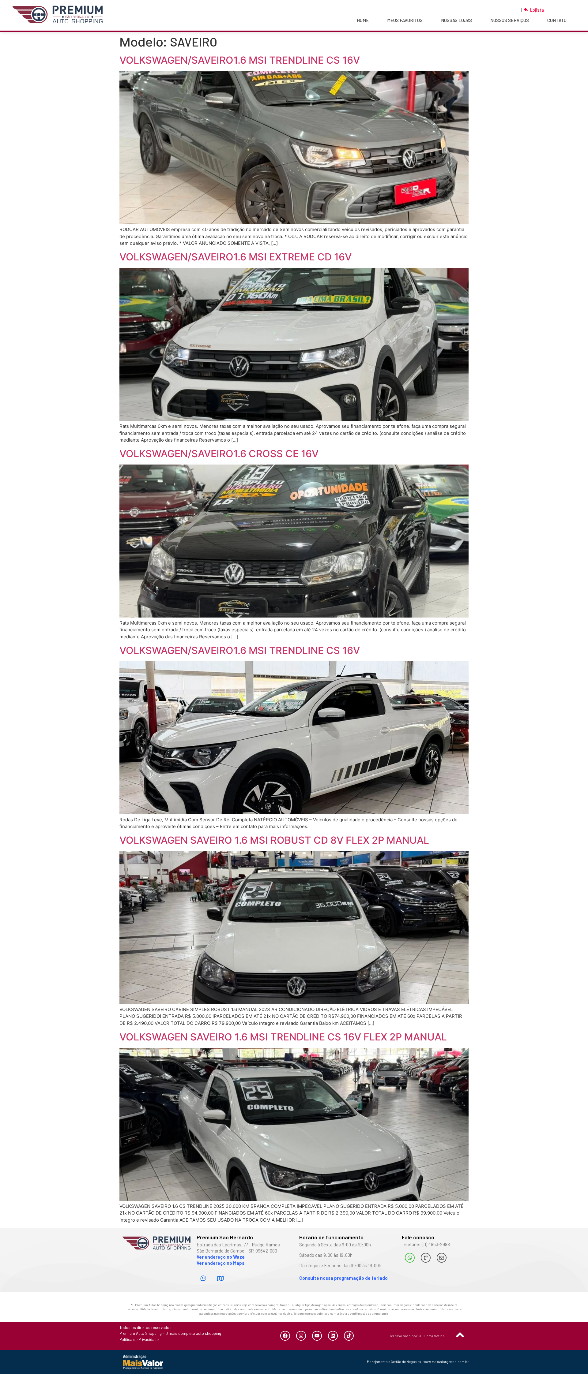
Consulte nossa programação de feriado (343, 1278)
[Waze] (203, 1278)
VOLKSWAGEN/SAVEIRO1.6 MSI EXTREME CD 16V (235, 257)
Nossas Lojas (456, 20)
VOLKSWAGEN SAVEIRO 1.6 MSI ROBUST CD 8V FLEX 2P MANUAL (274, 840)
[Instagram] (301, 1336)
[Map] (220, 1278)
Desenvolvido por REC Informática (417, 1336)
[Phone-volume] (426, 1258)
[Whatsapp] (410, 1258)
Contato (557, 20)
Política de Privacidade (139, 1339)
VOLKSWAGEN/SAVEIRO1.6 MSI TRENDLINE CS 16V (239, 60)
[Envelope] (442, 1258)
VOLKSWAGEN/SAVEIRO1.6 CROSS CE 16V (218, 454)
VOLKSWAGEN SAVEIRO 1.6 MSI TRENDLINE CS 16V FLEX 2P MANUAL (283, 1037)
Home (363, 20)
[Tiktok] (349, 1336)
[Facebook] (285, 1336)
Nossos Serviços (509, 20)
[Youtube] (317, 1336)
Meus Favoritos (405, 20)
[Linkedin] (333, 1336)
